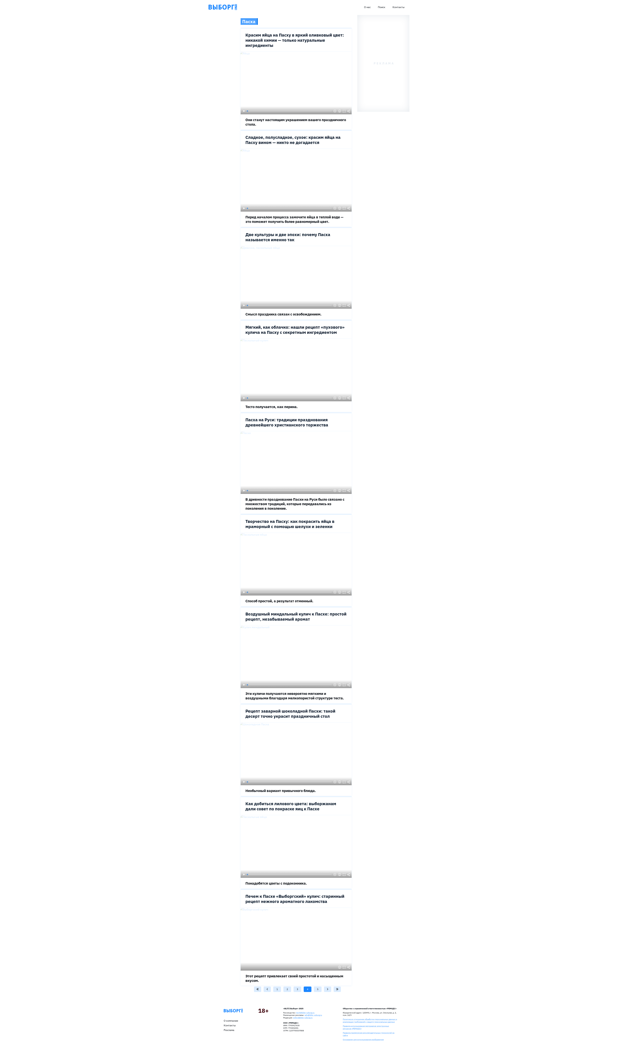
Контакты (399, 7)
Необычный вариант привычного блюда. (280, 790)
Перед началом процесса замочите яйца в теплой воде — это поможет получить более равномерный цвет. (294, 219)
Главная (233, 1011)
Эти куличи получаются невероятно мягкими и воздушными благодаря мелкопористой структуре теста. (294, 695)
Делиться (348, 111)
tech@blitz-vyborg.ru (305, 1012)
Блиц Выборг (223, 7)
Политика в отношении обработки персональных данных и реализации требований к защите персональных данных (370, 1020)
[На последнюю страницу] (337, 989)
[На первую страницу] (257, 989)
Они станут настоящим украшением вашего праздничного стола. (295, 122)
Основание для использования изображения (363, 1039)
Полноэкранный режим (344, 111)
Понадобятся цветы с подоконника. (276, 883)
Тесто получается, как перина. (271, 406)
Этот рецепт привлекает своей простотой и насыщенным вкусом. (294, 978)
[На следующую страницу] (327, 989)
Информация (339, 111)
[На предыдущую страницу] (267, 989)
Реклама (229, 1030)
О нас (367, 7)
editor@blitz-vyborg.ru (303, 1017)
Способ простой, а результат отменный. (279, 601)
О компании (231, 1020)
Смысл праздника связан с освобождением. (283, 314)
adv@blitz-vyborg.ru (313, 1015)
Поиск (381, 7)
